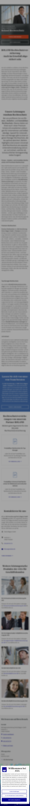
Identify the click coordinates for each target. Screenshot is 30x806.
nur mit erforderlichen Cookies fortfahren (14, 795)
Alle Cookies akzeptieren (14, 800)
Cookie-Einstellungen (14, 791)
